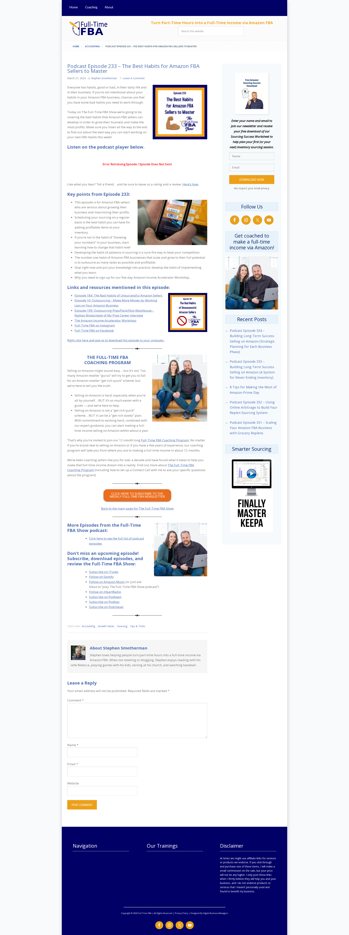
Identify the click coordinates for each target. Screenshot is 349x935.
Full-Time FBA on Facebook (94, 330)
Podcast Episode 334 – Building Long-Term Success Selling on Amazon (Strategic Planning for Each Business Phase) (252, 341)
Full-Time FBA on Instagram (95, 325)
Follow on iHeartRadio (105, 592)
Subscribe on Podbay (104, 602)
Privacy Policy (181, 913)
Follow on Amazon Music (107, 582)
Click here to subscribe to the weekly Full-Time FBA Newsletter (137, 495)
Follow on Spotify (101, 577)
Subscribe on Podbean (105, 597)
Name (72, 745)
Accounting (88, 626)
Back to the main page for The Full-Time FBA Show (137, 508)
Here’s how (190, 184)
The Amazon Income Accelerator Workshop (105, 320)
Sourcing (122, 626)
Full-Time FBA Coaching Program (165, 440)
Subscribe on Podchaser (106, 607)
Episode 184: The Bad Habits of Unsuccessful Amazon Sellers (118, 295)
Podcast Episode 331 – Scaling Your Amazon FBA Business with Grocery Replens (253, 427)
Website (73, 783)
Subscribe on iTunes (103, 572)
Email (72, 764)
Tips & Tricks (137, 626)
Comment (75, 700)
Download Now (251, 179)
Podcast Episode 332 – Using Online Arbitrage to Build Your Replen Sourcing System (253, 407)
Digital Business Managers (215, 913)
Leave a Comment (134, 78)
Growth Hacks (106, 626)
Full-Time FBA (101, 28)
